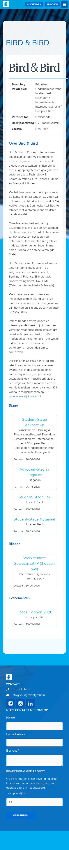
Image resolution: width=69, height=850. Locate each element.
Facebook (10, 703)
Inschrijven (34, 4)
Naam (10, 718)
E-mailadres (15, 734)
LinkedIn (30, 703)
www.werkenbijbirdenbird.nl (25, 396)
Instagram (20, 703)
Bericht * (12, 750)
